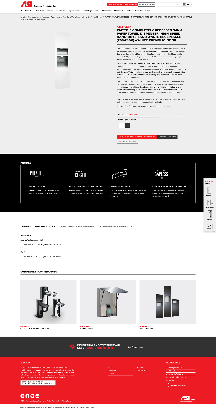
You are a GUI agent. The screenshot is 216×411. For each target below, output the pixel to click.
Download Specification (167, 137)
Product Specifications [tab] (38, 226)
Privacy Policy (67, 401)
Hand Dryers (97, 17)
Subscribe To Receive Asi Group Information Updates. (40, 383)
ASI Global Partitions (173, 371)
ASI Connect (106, 11)
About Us (28, 11)
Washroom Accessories (51, 17)
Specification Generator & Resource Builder (122, 4)
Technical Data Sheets (147, 4)
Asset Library (60, 11)
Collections (40, 11)
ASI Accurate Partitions (174, 374)
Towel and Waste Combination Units (77, 17)
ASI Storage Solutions (174, 368)
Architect (128, 11)
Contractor (138, 11)
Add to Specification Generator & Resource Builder (136, 137)
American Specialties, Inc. (29, 17)
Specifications (74, 11)
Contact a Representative (127, 142)
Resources (141, 367)
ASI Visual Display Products (176, 377)
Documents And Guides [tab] (77, 226)
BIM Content (118, 11)
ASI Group (170, 380)
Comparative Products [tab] (116, 226)
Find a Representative (92, 11)
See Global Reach (135, 347)
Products (49, 11)
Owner (147, 11)
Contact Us (141, 371)
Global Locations (178, 385)
